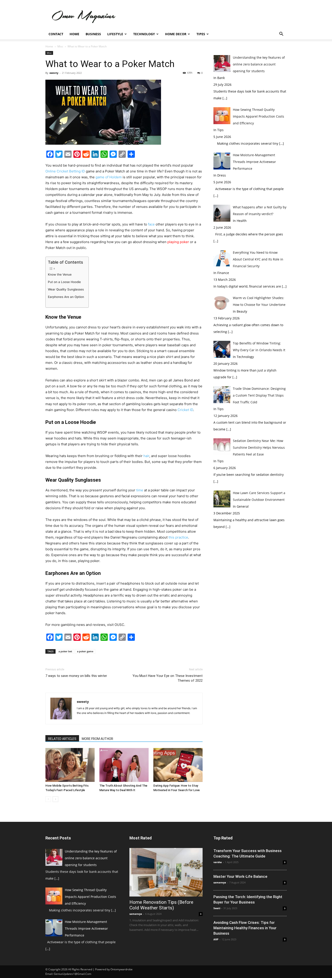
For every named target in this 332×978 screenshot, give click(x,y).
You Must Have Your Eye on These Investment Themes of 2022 (168, 678)
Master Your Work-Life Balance (240, 876)
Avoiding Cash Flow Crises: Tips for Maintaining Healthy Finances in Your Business (244, 928)
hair (146, 456)
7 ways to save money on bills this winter (76, 676)
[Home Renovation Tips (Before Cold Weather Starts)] (166, 872)
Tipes (200, 34)
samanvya (135, 913)
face (151, 224)
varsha (217, 862)
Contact (56, 34)
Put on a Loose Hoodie (64, 282)
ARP (215, 939)
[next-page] (55, 799)
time (139, 490)
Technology (144, 34)
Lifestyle (115, 34)
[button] (281, 34)
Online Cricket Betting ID (65, 171)
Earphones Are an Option (66, 297)
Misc (60, 46)
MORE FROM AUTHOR (97, 739)
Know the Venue (60, 274)
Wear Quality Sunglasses (66, 289)
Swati (216, 908)
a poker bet (65, 651)
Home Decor (175, 34)
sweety (53, 72)
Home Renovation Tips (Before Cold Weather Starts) (161, 905)
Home (74, 34)
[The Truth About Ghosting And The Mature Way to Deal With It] (124, 765)
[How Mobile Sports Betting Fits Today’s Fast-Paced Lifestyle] (70, 765)
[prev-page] (48, 799)
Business (93, 34)
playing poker (177, 242)
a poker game (85, 651)
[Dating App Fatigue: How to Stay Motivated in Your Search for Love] (178, 765)
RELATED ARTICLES (62, 739)
